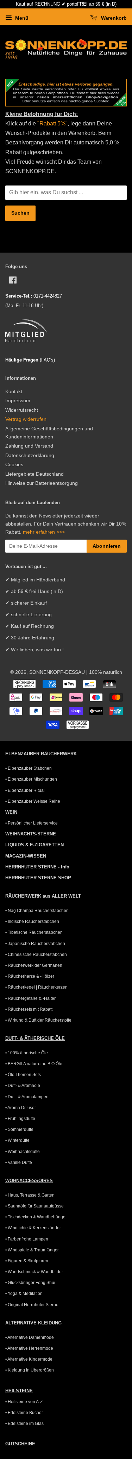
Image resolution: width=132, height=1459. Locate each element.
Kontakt (13, 391)
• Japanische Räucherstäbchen (35, 943)
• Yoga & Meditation (24, 1293)
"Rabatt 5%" (52, 123)
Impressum (17, 400)
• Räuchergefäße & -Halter (30, 998)
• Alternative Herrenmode (29, 1348)
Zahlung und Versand (29, 446)
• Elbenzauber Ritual (25, 790)
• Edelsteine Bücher (24, 1412)
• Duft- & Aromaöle (22, 1085)
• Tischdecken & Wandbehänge (35, 1216)
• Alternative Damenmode (29, 1337)
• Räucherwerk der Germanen (33, 965)
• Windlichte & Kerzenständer (33, 1227)
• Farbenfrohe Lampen (26, 1239)
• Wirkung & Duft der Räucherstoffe (38, 1020)
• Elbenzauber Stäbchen (28, 768)
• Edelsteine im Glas (24, 1423)
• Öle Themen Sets (23, 1074)
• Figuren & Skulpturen (26, 1260)
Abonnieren (107, 546)
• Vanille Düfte (18, 1162)
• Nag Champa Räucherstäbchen (37, 910)
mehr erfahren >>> (44, 532)
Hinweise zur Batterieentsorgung (41, 483)
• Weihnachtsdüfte (22, 1151)
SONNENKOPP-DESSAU (57, 672)
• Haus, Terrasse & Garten (30, 1195)
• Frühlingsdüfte (20, 1118)
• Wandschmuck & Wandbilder (34, 1271)
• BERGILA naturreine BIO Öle (33, 1063)
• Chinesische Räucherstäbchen (36, 954)
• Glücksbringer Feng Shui (30, 1282)
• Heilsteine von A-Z (24, 1401)
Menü (21, 18)
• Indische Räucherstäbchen (32, 921)
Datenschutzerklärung (29, 455)
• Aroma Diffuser (20, 1107)
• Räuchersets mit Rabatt (28, 1009)
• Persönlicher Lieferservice (31, 823)
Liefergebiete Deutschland (34, 474)
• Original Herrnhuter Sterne (31, 1304)
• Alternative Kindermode (28, 1359)
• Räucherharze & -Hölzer (29, 976)
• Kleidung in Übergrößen (29, 1370)
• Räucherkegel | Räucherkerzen (36, 987)
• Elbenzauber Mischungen (31, 779)
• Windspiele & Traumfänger (32, 1250)
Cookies (14, 464)
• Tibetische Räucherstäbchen (34, 932)
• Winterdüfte (17, 1140)
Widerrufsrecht (21, 410)
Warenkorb (113, 18)
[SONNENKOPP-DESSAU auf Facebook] (13, 281)
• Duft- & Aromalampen (27, 1096)
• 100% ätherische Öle (26, 1052)
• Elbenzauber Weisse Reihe (32, 801)
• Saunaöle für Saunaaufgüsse (34, 1206)
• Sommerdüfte (19, 1129)
